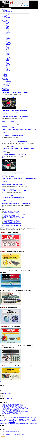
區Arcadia (7, 37)
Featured (2, 419)
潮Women (3, 423)
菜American (7, 22)
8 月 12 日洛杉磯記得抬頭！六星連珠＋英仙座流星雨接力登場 (15, 116)
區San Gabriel (8, 62)
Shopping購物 (13, 420)
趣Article (7, 393)
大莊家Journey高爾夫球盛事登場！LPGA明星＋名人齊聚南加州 (15, 190)
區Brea (7, 39)
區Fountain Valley (8, 46)
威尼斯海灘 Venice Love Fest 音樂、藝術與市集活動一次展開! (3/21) (16, 203)
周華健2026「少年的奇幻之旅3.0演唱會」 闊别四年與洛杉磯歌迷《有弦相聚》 (18, 148)
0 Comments (12, 97)
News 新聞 (32, 419)
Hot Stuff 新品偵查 (6, 19)
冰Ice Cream (6, 73)
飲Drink (5, 72)
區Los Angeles (8, 55)
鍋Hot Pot (5, 75)
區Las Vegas (7, 52)
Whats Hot (4, 393)
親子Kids (18, 423)
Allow (26, 5)
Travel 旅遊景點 (34, 420)
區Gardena (7, 48)
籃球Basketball (6, 84)
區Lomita (7, 54)
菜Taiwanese (8, 32)
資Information (22, 423)
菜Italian (7, 27)
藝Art (16, 423)
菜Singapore (8, 31)
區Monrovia (7, 56)
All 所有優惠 (5, 15)
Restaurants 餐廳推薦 (5, 20)
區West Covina (8, 70)
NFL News (5, 87)
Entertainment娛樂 (23, 417)
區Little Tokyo (8, 53)
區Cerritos (7, 41)
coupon (9, 417)
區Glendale (7, 49)
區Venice (7, 68)
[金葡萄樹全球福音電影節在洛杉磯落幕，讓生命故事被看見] (10, 220)
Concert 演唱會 (6, 18)
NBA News (7, 85)
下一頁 (2, 381)
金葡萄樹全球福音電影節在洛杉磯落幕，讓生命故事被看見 (14, 184)
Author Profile (9, 398)
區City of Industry (8, 43)
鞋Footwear (35, 423)
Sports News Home (20, 420)
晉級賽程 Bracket (8, 81)
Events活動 (29, 417)
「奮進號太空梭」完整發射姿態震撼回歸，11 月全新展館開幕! (15, 110)
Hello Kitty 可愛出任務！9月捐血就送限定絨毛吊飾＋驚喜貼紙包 (15, 92)
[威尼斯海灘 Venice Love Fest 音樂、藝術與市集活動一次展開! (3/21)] (11, 223)
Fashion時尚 (34, 417)
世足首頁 (7, 80)
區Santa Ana (7, 63)
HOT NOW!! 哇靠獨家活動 (7, 17)
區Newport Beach (8, 58)
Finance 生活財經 (4, 88)
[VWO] (14, 5)
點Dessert (5, 76)
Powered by (11, 5)
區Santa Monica (8, 64)
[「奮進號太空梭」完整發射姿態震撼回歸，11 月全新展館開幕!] (11, 212)
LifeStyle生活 (26, 419)
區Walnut (7, 69)
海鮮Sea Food (8, 30)
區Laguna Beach (8, 51)
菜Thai (7, 33)
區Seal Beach (8, 65)
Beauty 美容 (6, 417)
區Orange (7, 59)
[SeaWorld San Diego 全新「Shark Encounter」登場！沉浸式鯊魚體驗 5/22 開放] (13, 219)
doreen (1, 227)
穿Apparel (10, 423)
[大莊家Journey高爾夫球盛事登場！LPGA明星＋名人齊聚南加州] (11, 221)
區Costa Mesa (8, 44)
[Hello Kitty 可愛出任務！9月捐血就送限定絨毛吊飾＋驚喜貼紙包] (11, 211)
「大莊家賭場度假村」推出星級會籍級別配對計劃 (12, 135)
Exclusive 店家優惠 (6, 14)
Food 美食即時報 (10, 419)
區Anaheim (7, 36)
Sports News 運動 (4, 78)
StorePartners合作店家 (5, 90)
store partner (24, 420)
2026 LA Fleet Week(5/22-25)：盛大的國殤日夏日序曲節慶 (14, 141)
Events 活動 (4, 16)
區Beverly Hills (8, 38)
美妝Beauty (13, 423)
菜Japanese (7, 28)
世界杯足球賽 (6, 79)
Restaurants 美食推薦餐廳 (5, 420)
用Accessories (7, 423)
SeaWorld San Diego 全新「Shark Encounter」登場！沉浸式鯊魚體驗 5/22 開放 (19, 178)
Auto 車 (4, 417)
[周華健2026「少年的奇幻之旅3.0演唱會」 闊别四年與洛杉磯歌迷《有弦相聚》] (13, 217)
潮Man (1, 423)
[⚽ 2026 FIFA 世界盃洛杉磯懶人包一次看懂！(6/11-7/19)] (10, 218)
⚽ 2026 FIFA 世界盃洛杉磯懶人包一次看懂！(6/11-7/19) (14, 154)
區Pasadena (7, 60)
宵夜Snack (5, 74)
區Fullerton (7, 47)
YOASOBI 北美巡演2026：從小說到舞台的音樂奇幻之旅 (13, 172)
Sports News (16, 420)
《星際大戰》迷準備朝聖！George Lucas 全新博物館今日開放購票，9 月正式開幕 (19, 129)
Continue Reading (4, 113)
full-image (16, 419)
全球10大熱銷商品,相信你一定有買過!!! (11, 225)
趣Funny (10, 393)
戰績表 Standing (8, 83)
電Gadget (32, 423)
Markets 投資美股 (6, 89)
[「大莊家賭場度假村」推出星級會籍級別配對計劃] (9, 215)
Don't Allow (20, 5)
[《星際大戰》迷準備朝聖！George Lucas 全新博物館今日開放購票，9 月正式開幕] (13, 214)
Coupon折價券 (13, 417)
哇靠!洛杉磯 (3, 436)
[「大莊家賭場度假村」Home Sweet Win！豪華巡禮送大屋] (10, 222)
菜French (7, 25)
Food (5, 419)
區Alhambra (7, 35)
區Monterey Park (8, 57)
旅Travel (33, 422)
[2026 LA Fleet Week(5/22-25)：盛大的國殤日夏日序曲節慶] (10, 216)
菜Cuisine (5, 21)
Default (18, 417)
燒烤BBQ (7, 23)
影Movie (28, 422)
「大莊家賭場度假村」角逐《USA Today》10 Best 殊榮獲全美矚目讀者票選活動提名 (19, 123)
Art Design (1, 417)
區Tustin (7, 67)
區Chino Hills (8, 42)
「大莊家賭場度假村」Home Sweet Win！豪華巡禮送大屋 (14, 197)
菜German (7, 26)
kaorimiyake (3, 97)
